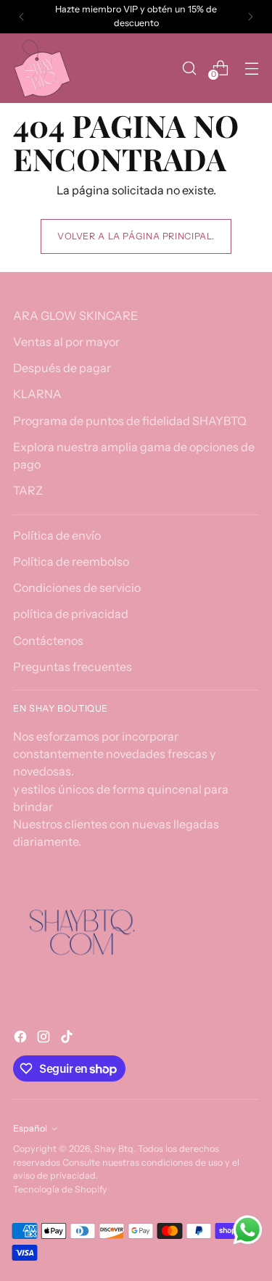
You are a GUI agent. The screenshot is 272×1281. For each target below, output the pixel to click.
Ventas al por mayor (66, 341)
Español (30, 1128)
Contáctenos (48, 640)
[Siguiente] (250, 16)
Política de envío (57, 535)
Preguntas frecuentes (72, 666)
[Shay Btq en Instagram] (45, 1038)
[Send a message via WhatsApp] (248, 1230)
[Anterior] (22, 16)
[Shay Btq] (42, 68)
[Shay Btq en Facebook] (21, 1038)
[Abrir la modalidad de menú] (251, 68)
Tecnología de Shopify (60, 1189)
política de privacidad (70, 613)
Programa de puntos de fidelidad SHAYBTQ (130, 420)
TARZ (28, 490)
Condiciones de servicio (77, 587)
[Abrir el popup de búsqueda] (189, 68)
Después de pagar (62, 368)
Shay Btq (113, 1148)
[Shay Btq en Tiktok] (68, 1038)
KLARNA (37, 394)
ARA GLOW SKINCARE (75, 315)
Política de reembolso (71, 561)
